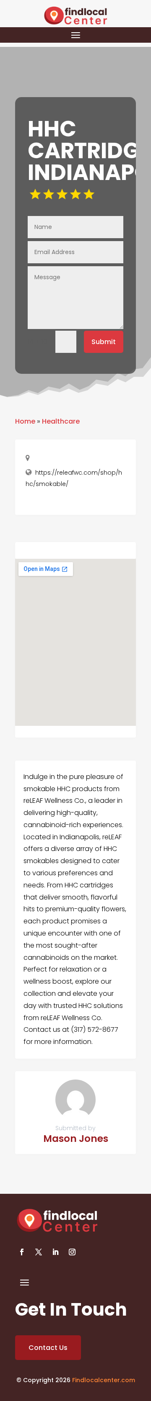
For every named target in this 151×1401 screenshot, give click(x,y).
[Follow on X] (38, 1252)
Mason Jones (75, 1138)
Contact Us (48, 1347)
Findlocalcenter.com (103, 1380)
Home (25, 421)
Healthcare (61, 421)
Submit (103, 342)
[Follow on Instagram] (72, 1252)
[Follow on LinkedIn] (55, 1252)
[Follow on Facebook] (22, 1252)
